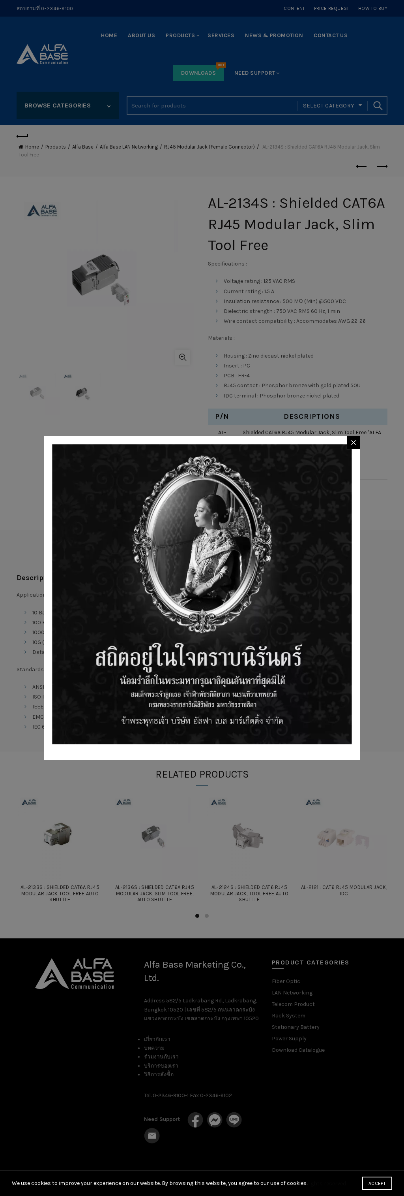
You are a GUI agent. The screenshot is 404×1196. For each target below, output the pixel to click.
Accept (377, 1183)
